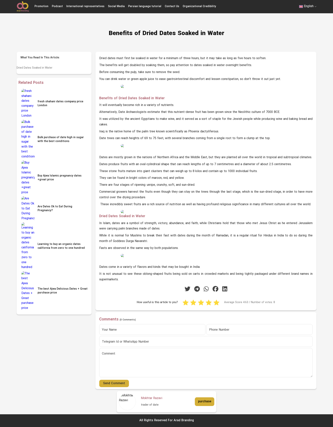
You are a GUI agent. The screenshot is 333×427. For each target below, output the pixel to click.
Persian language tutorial (144, 6)
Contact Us (172, 6)
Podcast (57, 6)
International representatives (85, 6)
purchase (204, 401)
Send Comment (114, 383)
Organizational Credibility (199, 6)
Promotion (41, 6)
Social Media (116, 6)
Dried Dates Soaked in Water (34, 68)
